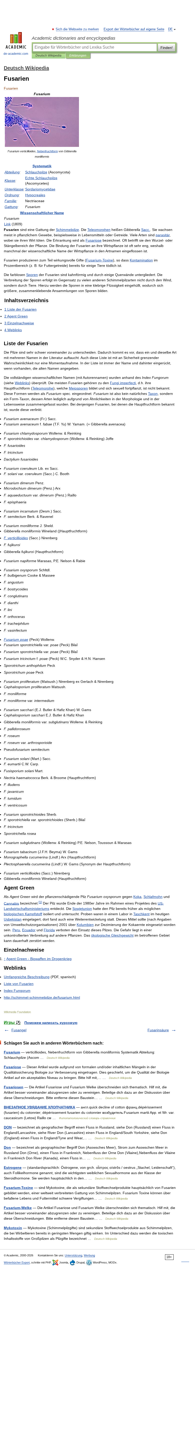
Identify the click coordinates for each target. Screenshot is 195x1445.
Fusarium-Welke (18, 1208)
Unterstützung (73, 1255)
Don (7, 1147)
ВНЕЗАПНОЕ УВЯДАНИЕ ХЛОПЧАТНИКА (39, 1107)
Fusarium (12, 1052)
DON (8, 1127)
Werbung (89, 1255)
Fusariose (12, 1067)
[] (40, 902)
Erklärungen (77, 55)
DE (170, 29)
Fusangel (18, 1030)
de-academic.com (16, 53)
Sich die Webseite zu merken (77, 29)
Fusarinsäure (158, 1030)
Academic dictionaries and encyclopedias (73, 38)
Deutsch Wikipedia (48, 55)
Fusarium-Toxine (18, 1188)
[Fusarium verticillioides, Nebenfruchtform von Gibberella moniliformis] (42, 145)
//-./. (42, 997)
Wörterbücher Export (17, 1262)
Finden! (166, 48)
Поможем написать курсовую (50, 1023)
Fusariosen (13, 1087)
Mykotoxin (13, 1228)
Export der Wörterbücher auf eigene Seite (134, 29)
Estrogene (13, 1167)
